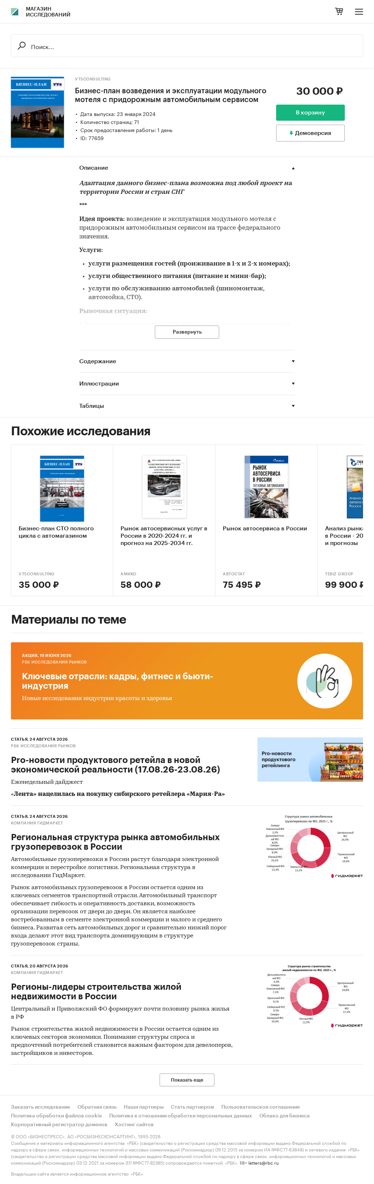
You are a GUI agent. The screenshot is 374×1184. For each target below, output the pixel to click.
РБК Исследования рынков (54, 662)
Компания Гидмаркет (37, 823)
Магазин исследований (48, 12)
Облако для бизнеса (284, 1116)
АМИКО (129, 574)
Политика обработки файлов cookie (56, 1116)
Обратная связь (97, 1107)
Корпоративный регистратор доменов (59, 1124)
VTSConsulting (93, 79)
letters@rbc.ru (263, 1162)
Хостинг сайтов (134, 1124)
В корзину (310, 113)
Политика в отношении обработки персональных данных (180, 1116)
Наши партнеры (144, 1107)
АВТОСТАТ (234, 574)
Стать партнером (192, 1107)
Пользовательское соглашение (260, 1107)
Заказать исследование (40, 1107)
